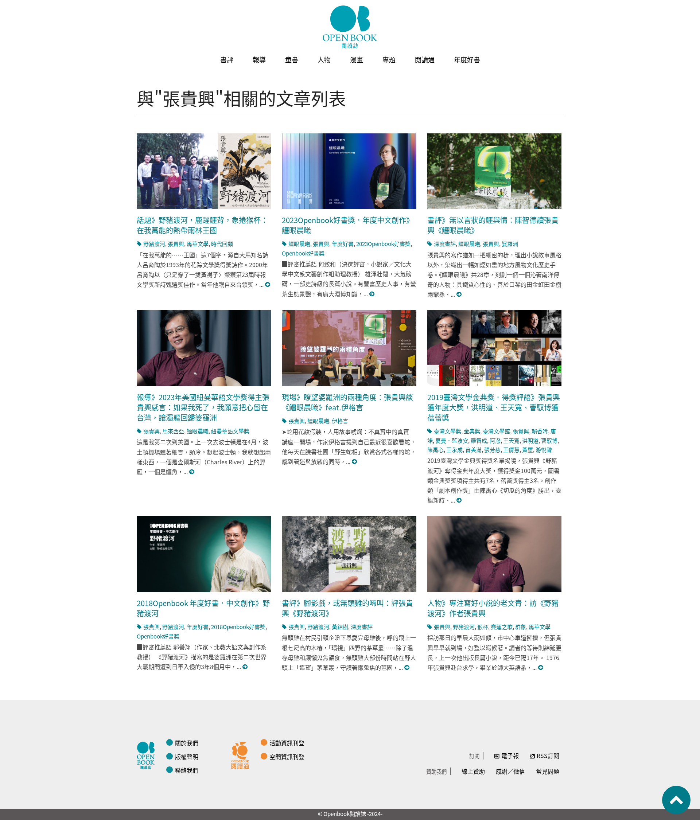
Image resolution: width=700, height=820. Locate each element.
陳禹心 (435, 449)
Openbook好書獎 (303, 253)
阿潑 (495, 440)
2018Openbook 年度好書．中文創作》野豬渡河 (203, 608)
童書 (291, 59)
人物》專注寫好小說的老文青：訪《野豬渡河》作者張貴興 (493, 608)
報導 (259, 59)
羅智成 (479, 440)
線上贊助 (473, 771)
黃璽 (527, 449)
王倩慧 (511, 449)
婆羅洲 (510, 243)
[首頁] (350, 26)
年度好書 (467, 59)
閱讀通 (425, 59)
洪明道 (530, 440)
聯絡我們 (186, 770)
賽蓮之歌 (502, 626)
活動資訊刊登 (286, 742)
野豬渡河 (154, 243)
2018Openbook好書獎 (238, 626)
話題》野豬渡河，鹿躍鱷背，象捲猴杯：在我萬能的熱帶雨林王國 (202, 225)
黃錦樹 (340, 626)
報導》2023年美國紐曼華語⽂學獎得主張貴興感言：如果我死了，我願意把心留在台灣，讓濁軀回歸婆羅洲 (203, 407)
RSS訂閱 (548, 755)
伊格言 (340, 421)
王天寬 (511, 440)
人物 (324, 59)
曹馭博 (549, 440)
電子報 (510, 755)
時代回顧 (222, 243)
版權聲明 (186, 756)
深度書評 (445, 243)
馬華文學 (198, 243)
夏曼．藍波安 (451, 440)
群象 (520, 626)
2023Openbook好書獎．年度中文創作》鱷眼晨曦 (347, 225)
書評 (226, 59)
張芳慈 (492, 449)
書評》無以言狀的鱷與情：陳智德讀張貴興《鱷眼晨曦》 (493, 225)
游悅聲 (544, 449)
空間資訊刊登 (286, 756)
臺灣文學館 (496, 431)
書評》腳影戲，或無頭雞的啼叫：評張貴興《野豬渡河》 (347, 608)
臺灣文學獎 (447, 431)
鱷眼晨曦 (299, 243)
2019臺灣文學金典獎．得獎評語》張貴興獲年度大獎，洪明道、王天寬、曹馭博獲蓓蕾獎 (493, 407)
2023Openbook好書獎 (383, 243)
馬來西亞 (173, 431)
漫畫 (356, 59)
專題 (389, 59)
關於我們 (186, 742)
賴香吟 (540, 431)
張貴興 (176, 243)
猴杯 (482, 626)
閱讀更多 (268, 284)
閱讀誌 (148, 754)
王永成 (454, 449)
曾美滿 (473, 449)
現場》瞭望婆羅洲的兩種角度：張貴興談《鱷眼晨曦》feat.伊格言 (347, 402)
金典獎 (472, 431)
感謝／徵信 (510, 771)
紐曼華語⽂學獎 (230, 431)
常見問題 (547, 771)
